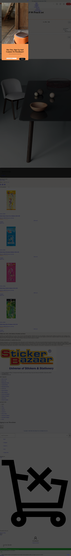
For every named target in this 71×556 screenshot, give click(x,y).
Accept (68, 554)
